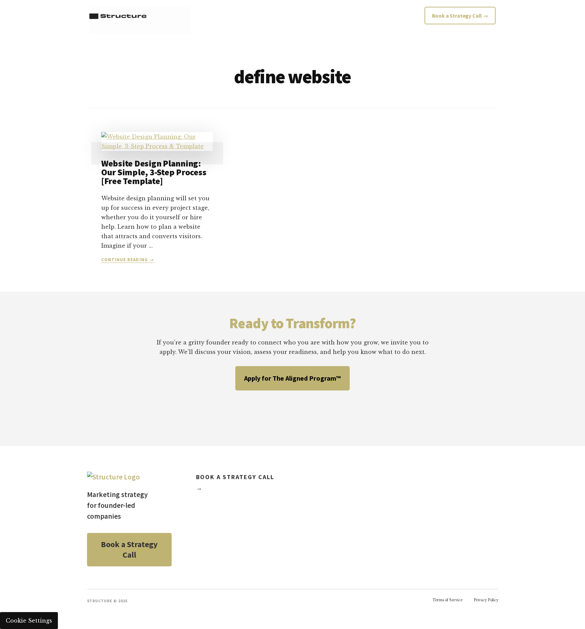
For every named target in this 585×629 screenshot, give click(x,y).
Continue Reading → (127, 260)
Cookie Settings (29, 620)
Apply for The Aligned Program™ (292, 378)
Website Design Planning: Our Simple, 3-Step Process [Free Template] (153, 172)
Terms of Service (447, 600)
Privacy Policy (486, 600)
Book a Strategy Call (129, 549)
